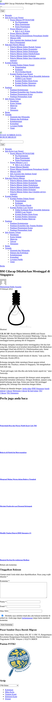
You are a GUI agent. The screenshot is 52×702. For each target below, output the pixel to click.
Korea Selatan (15, 103)
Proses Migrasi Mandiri (19, 33)
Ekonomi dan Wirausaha (20, 117)
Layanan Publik (16, 126)
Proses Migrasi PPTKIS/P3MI (22, 20)
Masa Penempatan (22, 24)
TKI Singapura (13, 393)
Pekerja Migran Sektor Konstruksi (23, 49)
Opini (12, 128)
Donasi (8, 699)
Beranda (8, 15)
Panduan (8, 87)
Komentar (4, 581)
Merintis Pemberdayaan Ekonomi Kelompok (16, 506)
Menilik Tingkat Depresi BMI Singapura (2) (15, 533)
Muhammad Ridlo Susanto (10, 287)
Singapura (14, 110)
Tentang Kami (10, 694)
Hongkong (14, 101)
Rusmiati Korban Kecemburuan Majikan (14, 560)
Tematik (8, 115)
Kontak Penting (11, 63)
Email (3, 606)
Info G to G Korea (22, 31)
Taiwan (13, 108)
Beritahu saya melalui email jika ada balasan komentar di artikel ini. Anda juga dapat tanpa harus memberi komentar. (25, 618)
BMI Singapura (38, 388)
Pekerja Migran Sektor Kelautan (23, 56)
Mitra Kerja (9, 692)
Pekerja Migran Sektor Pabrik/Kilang (25, 54)
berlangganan (27, 618)
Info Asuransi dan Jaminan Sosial (23, 40)
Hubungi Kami (11, 696)
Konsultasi (14, 124)
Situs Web (4, 611)
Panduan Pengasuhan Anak (21, 96)
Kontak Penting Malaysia (25, 85)
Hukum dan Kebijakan (19, 119)
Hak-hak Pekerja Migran (15, 45)
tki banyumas (33, 391)
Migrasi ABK (15, 38)
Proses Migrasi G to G (19, 29)
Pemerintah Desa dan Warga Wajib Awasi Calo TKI (18, 426)
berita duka (26, 388)
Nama (3, 602)
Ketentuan (9, 690)
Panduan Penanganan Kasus (21, 94)
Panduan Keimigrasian (19, 90)
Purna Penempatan (22, 27)
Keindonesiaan (16, 121)
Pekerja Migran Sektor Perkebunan (24, 51)
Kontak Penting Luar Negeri (21, 74)
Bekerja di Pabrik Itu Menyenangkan (13, 452)
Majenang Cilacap (20, 391)
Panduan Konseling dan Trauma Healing (26, 92)
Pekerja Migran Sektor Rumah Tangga (25, 47)
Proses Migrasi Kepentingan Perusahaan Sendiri (29, 36)
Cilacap (9, 391)
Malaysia (13, 106)
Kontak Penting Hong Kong (26, 81)
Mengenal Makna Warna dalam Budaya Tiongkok (18, 479)
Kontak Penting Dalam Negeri (22, 65)
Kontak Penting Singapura (25, 83)
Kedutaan (19, 69)
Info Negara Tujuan (13, 99)
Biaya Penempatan (17, 42)
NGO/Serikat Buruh (23, 72)
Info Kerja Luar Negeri (14, 18)
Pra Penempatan (21, 22)
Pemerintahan (20, 67)
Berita (2, 4)
